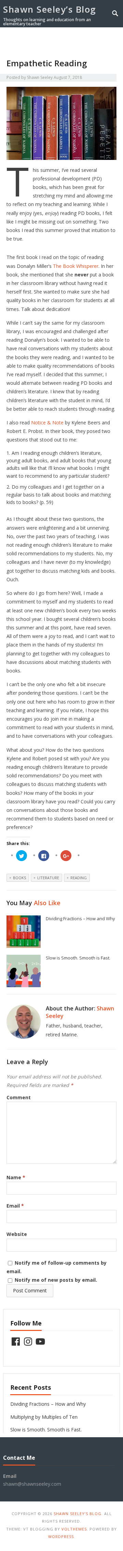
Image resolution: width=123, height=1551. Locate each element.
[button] (103, 39)
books (19, 877)
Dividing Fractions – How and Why (80, 918)
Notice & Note (47, 422)
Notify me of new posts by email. (56, 1280)
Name (15, 1177)
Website (16, 1234)
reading (78, 877)
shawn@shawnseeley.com (32, 1484)
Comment (18, 1097)
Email (15, 1205)
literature (48, 877)
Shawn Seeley (40, 77)
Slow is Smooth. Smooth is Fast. (78, 958)
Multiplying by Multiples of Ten (44, 1417)
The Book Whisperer (75, 266)
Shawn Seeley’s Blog (49, 9)
